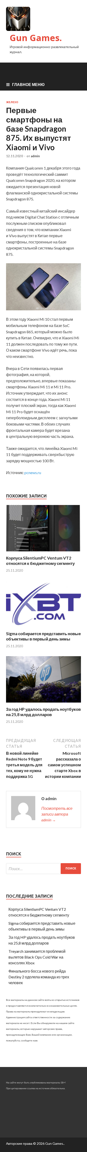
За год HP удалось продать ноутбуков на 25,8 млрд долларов (43, 712)
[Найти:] (43, 868)
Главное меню (28, 84)
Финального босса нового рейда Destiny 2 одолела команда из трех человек (38, 977)
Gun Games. (36, 38)
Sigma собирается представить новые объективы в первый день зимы (43, 636)
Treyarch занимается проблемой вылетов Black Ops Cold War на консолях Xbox (36, 957)
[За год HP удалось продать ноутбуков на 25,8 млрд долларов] (43, 703)
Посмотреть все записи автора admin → (56, 814)
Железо (12, 102)
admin (35, 156)
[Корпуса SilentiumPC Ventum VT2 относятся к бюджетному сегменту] (43, 552)
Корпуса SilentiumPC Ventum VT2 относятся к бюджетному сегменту (40, 560)
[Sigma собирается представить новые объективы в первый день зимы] (43, 628)
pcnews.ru (32, 472)
